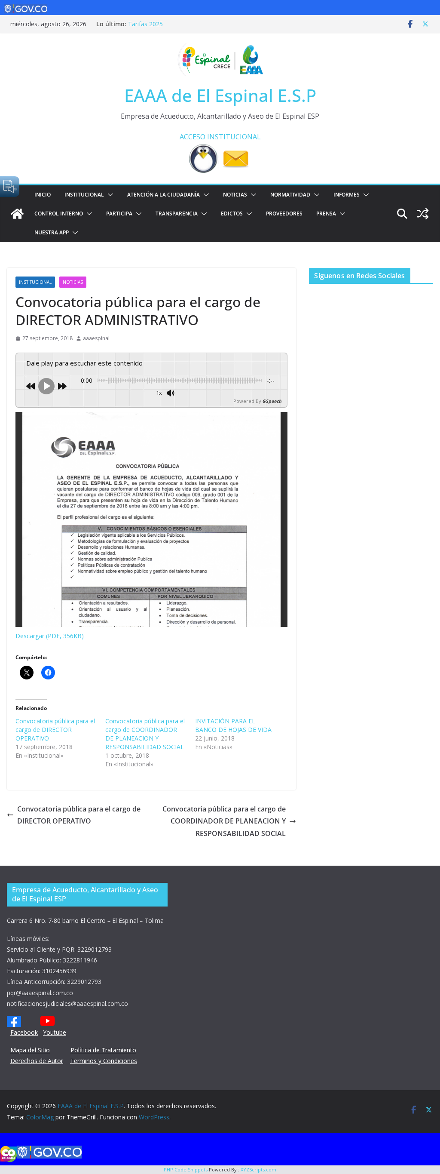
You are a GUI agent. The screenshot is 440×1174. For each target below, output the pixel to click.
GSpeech (272, 401)
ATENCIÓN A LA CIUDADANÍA (163, 194)
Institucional (84, 194)
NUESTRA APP (51, 232)
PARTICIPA (119, 213)
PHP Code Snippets (186, 1169)
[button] (108, 195)
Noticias (235, 194)
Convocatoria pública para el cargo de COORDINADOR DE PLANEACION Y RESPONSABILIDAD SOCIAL (145, 734)
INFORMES (346, 194)
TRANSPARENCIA (177, 213)
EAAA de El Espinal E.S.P (220, 95)
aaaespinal (96, 338)
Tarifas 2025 (145, 24)
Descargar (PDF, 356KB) (49, 636)
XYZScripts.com (258, 1169)
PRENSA (326, 213)
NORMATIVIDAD (290, 194)
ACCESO (192, 136)
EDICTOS (232, 213)
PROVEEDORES (284, 213)
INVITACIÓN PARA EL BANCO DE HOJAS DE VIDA (233, 725)
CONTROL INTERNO (58, 213)
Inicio (42, 194)
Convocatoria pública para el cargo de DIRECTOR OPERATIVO (55, 729)
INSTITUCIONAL (234, 136)
